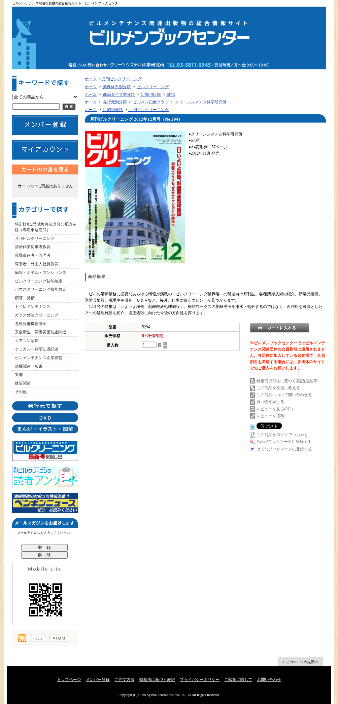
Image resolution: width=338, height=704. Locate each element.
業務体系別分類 (116, 87)
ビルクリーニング (152, 87)
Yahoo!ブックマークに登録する (284, 441)
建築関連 (23, 383)
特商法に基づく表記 (157, 679)
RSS (38, 638)
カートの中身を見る (45, 169)
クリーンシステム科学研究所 (200, 102)
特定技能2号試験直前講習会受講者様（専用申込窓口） (45, 227)
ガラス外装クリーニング (36, 315)
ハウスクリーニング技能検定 (40, 289)
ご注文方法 (124, 679)
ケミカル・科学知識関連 (36, 349)
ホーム (91, 79)
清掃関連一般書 (29, 366)
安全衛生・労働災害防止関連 (40, 332)
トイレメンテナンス (33, 306)
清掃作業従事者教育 (33, 246)
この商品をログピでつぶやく (282, 434)
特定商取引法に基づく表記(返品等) (287, 381)
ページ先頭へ (300, 661)
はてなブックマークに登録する (284, 449)
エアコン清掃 (27, 340)
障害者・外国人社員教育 (36, 264)
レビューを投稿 (270, 416)
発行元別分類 (114, 102)
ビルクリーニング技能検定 (38, 281)
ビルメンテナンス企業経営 (38, 357)
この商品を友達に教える (278, 388)
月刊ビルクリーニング (34, 238)
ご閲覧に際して (238, 679)
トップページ (69, 679)
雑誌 (170, 94)
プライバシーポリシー (200, 679)
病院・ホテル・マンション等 (40, 272)
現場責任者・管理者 (33, 255)
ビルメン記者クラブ (150, 102)
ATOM (59, 638)
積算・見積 (25, 298)
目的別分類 (112, 109)
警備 (19, 374)
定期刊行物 (150, 94)
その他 (21, 391)
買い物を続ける (270, 401)
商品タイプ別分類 (118, 94)
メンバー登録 (98, 679)
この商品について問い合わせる (284, 394)
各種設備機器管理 (31, 323)
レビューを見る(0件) (274, 409)
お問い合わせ (269, 679)
